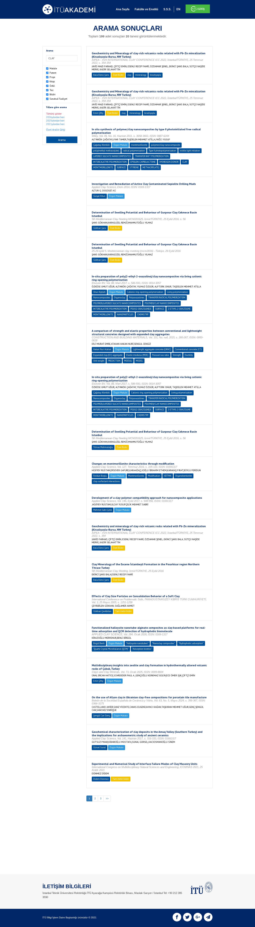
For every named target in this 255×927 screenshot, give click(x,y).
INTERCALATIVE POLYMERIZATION (110, 161)
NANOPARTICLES (125, 314)
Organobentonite (183, 475)
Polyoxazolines (136, 297)
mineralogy (140, 74)
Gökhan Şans (99, 228)
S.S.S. (167, 9)
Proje (52, 77)
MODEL (139, 360)
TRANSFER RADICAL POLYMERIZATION (166, 297)
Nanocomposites (101, 297)
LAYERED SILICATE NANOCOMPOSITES (112, 156)
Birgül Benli (99, 643)
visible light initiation (190, 150)
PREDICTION (114, 360)
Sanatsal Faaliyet (58, 98)
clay (129, 74)
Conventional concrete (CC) (188, 349)
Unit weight (98, 360)
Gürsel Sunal (99, 747)
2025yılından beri (55, 120)
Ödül (52, 85)
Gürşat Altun (99, 196)
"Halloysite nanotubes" (137, 643)
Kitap (52, 81)
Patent (53, 72)
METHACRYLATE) (151, 167)
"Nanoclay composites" (163, 643)
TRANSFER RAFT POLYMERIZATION (152, 156)
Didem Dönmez (101, 778)
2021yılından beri (55, 124)
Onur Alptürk (99, 292)
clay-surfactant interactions (106, 481)
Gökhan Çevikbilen (102, 611)
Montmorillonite (136, 475)
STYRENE (134, 167)
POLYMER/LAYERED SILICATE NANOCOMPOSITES (117, 303)
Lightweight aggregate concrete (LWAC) (152, 349)
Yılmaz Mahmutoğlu (103, 447)
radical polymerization (134, 150)
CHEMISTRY (142, 314)
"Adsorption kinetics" (142, 648)
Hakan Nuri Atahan (102, 349)
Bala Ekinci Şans (101, 74)
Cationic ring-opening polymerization (145, 292)
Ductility (189, 355)
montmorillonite (139, 144)
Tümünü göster (54, 113)
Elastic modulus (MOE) (137, 355)
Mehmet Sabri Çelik (102, 509)
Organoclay (119, 297)
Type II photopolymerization (162, 150)
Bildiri (53, 94)
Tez (51, 90)
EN (178, 9)
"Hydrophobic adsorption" (191, 643)
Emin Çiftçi (98, 113)
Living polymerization (177, 292)
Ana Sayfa (122, 9)
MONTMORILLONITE (103, 167)
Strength (177, 355)
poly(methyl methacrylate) (106, 150)
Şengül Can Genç (101, 715)
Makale (53, 68)
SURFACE (121, 167)
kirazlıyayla (155, 74)
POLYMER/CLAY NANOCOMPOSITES (162, 303)
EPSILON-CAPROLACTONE (143, 161)
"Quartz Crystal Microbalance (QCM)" (111, 648)
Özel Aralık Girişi (55, 129)
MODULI (128, 360)
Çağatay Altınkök (101, 144)
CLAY (184, 161)
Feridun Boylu (100, 475)
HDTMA (167, 475)
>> (107, 798)
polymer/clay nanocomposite (165, 144)
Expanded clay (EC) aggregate (107, 355)
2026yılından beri (55, 117)
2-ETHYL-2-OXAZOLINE (179, 308)
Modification (154, 475)
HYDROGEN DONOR (168, 161)
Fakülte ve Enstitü (146, 9)
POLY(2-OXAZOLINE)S (140, 308)
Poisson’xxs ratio (160, 355)
